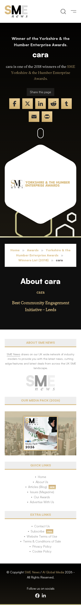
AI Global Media (53, 572)
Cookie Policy (42, 551)
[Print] (47, 116)
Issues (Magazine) (42, 492)
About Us (42, 482)
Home (15, 250)
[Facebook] (14, 103)
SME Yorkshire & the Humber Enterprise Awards (43, 72)
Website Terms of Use (42, 536)
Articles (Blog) (37, 487)
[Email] (34, 116)
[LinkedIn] (40, 103)
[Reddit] (53, 103)
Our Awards (42, 497)
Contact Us (42, 526)
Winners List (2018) (33, 260)
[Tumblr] (66, 103)
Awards (33, 250)
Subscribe (37, 531)
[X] (27, 103)
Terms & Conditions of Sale (42, 541)
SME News (32, 572)
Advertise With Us (42, 502)
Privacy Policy (42, 546)
